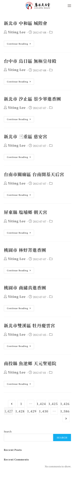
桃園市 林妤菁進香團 (25, 250)
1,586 (65, 411)
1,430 (43, 411)
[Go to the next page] (66, 418)
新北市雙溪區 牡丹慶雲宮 (29, 325)
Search (8, 431)
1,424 (41, 403)
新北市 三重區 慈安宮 (25, 136)
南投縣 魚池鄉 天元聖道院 (30, 363)
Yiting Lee (17, 32)
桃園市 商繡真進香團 (25, 287)
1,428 (20, 411)
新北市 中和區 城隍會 (25, 23)
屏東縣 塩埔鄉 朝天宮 (25, 212)
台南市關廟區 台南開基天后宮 (34, 174)
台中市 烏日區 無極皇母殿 (30, 61)
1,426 (65, 403)
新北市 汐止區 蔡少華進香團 (32, 99)
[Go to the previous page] (11, 403)
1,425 (53, 403)
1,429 (31, 411)
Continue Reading (19, 43)
